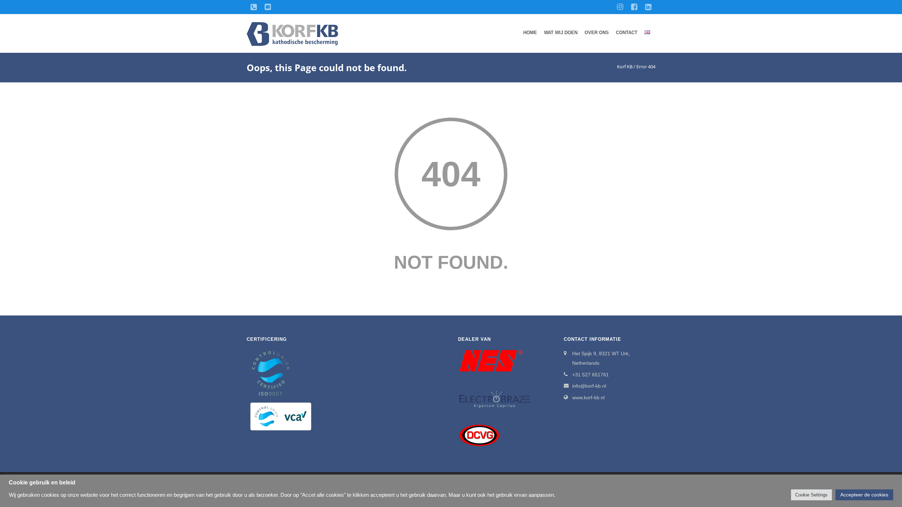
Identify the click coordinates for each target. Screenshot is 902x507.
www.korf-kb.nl (588, 397)
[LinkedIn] (648, 7)
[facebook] (634, 7)
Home (530, 32)
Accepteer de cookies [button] (864, 494)
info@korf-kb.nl (589, 386)
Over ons (597, 32)
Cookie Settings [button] (811, 494)
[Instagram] (620, 7)
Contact (626, 32)
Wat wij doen (560, 32)
